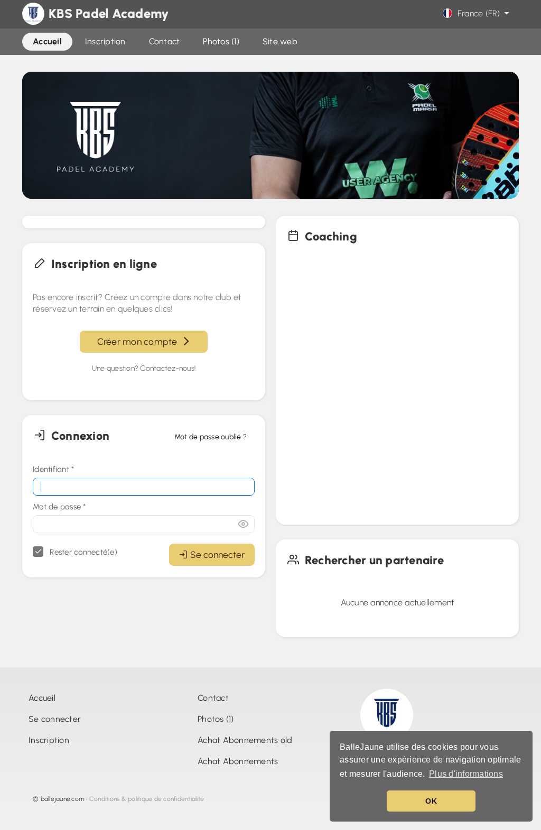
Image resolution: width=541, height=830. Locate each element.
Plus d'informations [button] (466, 773)
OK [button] (431, 801)
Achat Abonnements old (245, 740)
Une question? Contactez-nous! (143, 368)
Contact (213, 698)
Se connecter (217, 554)
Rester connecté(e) (82, 552)
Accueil (42, 698)
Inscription (49, 740)
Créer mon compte (139, 341)
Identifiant (53, 469)
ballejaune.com (63, 799)
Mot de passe (59, 506)
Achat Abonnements (238, 761)
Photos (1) (216, 719)
